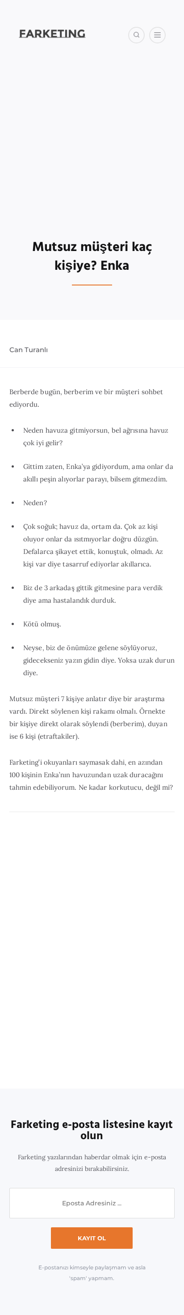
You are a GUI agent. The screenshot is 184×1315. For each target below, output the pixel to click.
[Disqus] (92, 951)
